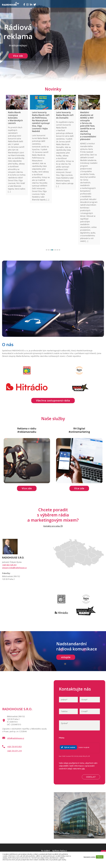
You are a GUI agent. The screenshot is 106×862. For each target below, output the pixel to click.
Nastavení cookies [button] (89, 857)
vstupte (65, 657)
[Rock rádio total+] (86, 614)
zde (83, 768)
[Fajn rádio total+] (86, 605)
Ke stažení (45, 850)
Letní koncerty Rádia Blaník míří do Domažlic (40, 115)
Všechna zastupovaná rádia (53, 400)
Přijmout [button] (99, 857)
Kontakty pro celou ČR (53, 526)
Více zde (18, 55)
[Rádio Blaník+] (61, 605)
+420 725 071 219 (14, 751)
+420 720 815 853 (14, 746)
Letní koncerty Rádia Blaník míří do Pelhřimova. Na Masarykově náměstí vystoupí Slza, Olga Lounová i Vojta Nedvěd (17, 122)
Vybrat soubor (69, 747)
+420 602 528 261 (9, 565)
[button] (46, 249)
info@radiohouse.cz (15, 738)
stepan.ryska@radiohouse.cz (14, 567)
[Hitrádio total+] (61, 618)
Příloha (61, 738)
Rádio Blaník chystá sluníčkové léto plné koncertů (87, 116)
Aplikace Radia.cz (59, 850)
